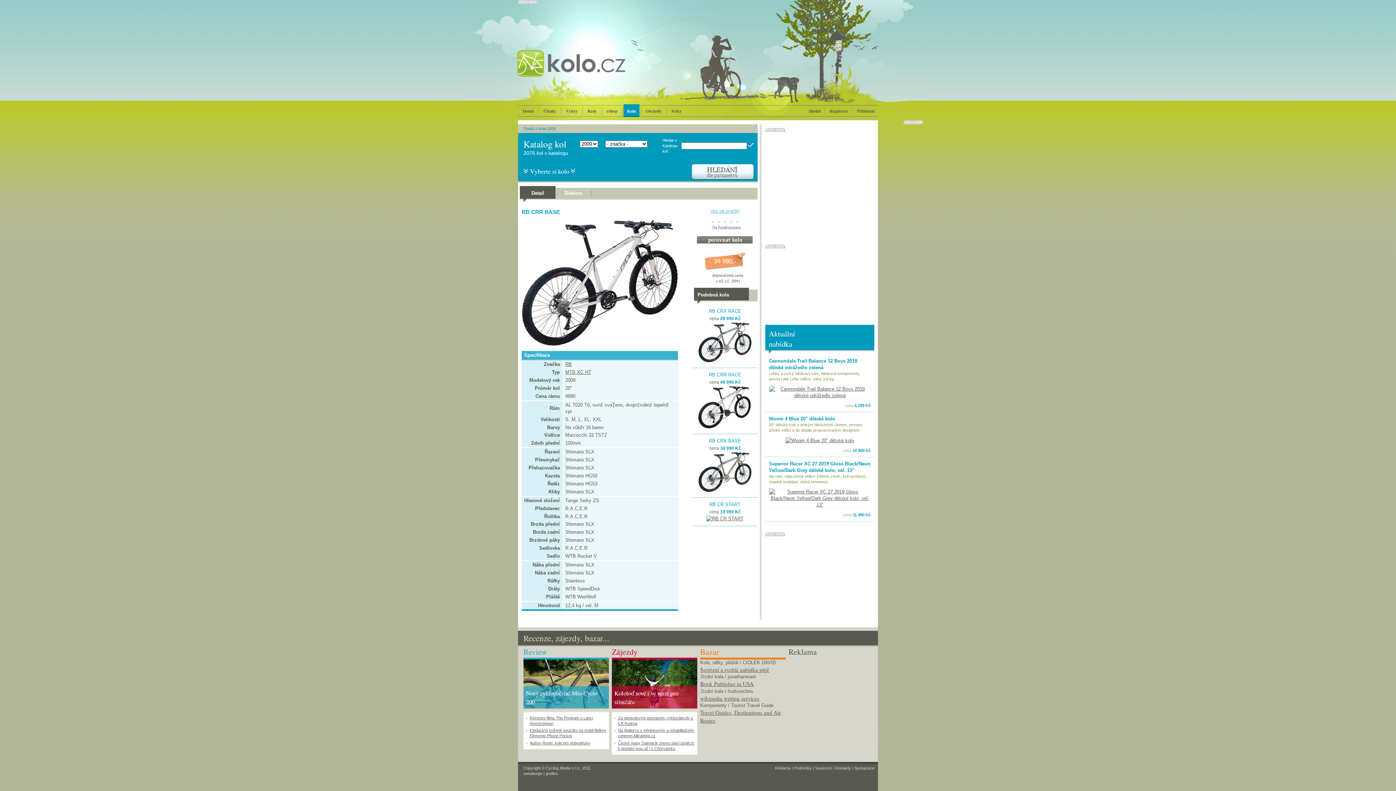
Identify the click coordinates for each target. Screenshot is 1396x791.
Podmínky (803, 768)
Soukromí (823, 768)
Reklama (783, 768)
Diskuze (573, 193)
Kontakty (843, 768)
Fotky (676, 111)
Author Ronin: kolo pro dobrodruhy (560, 743)
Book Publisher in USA (727, 683)
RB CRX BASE (725, 441)
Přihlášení (865, 111)
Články (549, 111)
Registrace (839, 111)
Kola (631, 111)
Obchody (654, 111)
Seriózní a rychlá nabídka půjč (734, 669)
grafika (552, 773)
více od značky (724, 211)
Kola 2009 (547, 128)
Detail (537, 193)
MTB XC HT (578, 372)
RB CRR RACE (725, 375)
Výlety (572, 111)
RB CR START (725, 504)
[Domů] (590, 71)
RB (568, 364)
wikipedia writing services (729, 698)
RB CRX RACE (725, 311)
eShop (612, 111)
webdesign (533, 773)
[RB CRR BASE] (598, 344)
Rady (592, 111)
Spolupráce (864, 768)
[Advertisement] (831, 703)
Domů (528, 111)
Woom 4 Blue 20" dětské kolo (802, 418)
